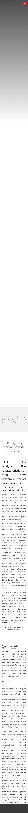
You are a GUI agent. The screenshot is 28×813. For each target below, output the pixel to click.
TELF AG (14, 462)
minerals (8, 479)
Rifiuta (15, 810)
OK (9, 810)
